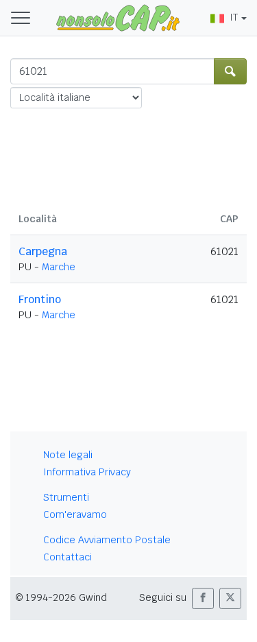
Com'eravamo (75, 514)
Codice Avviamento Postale (107, 540)
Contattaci (67, 557)
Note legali (68, 455)
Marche (58, 267)
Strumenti (66, 497)
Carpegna (43, 251)
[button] (203, 598)
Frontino (40, 299)
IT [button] (234, 17)
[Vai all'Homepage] (118, 17)
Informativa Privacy (87, 472)
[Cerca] (230, 71)
